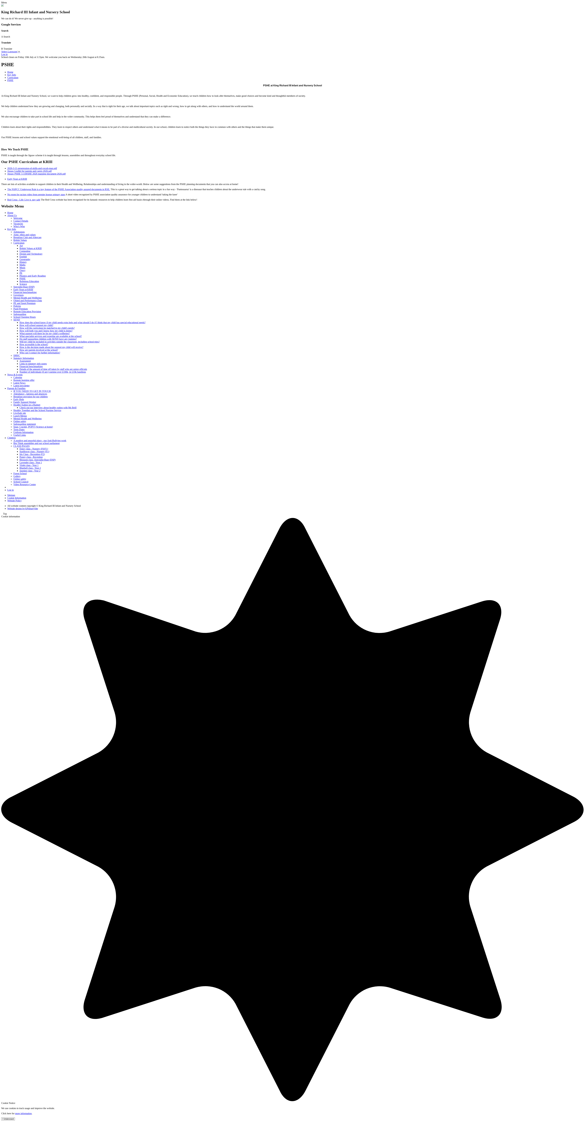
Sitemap (11, 495)
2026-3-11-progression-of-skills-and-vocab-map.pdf (32, 168)
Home (10, 72)
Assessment (25, 361)
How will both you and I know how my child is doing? (46, 330)
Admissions (19, 232)
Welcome (17, 218)
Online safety (19, 421)
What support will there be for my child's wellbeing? (45, 333)
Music (22, 267)
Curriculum (12, 77)
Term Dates (19, 429)
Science (23, 284)
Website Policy (14, 500)
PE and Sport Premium (24, 303)
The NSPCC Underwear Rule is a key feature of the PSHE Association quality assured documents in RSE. (58, 189)
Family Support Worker (24, 402)
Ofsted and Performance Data (27, 300)
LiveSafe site (19, 413)
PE (21, 273)
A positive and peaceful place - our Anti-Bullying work (39, 440)
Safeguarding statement (24, 424)
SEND (16, 319)
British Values (20, 240)
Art (21, 245)
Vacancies (18, 223)
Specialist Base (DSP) (24, 287)
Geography (25, 259)
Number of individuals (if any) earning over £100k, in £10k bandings (53, 372)
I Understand (8, 1119)
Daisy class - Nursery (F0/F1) (34, 448)
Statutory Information (23, 358)
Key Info (11, 75)
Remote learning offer (23, 380)
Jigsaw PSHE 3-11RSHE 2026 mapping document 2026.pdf (36, 173)
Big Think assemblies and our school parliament (36, 443)
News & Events (15, 374)
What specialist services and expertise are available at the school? (51, 336)
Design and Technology (31, 254)
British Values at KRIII (31, 248)
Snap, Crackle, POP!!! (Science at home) (33, 427)
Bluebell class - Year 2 (30, 468)
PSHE (10, 80)
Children (11, 437)
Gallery (17, 476)
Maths (22, 265)
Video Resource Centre (24, 484)
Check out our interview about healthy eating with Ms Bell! (48, 407)
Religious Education (29, 281)
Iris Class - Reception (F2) (32, 454)
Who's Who (19, 226)
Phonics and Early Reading (33, 276)
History (23, 262)
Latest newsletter (21, 385)
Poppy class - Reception (31, 457)
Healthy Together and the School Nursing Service (37, 410)
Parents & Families (16, 388)
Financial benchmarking (25, 292)
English (23, 256)
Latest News (19, 383)
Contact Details (20, 221)
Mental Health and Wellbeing (27, 297)
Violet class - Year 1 (29, 465)
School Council (20, 481)
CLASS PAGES (21, 446)
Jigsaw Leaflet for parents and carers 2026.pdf (29, 171)
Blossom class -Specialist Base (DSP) (38, 459)
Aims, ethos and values (24, 234)
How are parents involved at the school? (39, 350)
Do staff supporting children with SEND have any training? (48, 339)
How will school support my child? (36, 325)
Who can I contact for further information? (40, 352)
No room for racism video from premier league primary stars (36, 194)
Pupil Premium (20, 308)
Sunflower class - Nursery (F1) (34, 451)
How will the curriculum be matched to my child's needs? (47, 328)
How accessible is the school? (34, 344)
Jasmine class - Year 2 (30, 470)
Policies (17, 306)
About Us (12, 215)
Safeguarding (19, 314)
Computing (25, 251)
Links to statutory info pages (33, 363)
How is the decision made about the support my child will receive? (51, 347)
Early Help (18, 399)
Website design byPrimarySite (22, 508)
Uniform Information (23, 432)
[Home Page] (2, 5)
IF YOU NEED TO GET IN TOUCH (32, 391)
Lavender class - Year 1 (31, 462)
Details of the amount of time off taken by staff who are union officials (53, 369)
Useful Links (19, 435)
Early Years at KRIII (17, 179)
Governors (18, 295)
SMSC (16, 355)
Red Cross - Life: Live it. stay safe (23, 199)
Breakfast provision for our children (30, 396)
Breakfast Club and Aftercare (27, 237)
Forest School (20, 473)
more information (23, 1113)
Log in (4, 54)
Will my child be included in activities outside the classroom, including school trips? (60, 341)
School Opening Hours (24, 317)
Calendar (17, 377)
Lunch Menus (20, 416)
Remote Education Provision (27, 311)
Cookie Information (16, 498)
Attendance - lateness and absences (30, 394)
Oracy (22, 270)
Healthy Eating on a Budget (26, 405)
